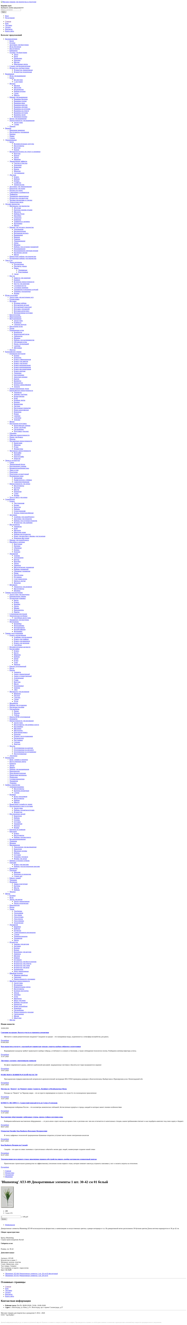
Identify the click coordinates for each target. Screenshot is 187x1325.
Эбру (16, 690)
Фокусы (12, 350)
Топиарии (13, 880)
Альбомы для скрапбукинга (24, 517)
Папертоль (13, 868)
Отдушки (17, 822)
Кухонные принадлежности (24, 282)
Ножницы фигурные (21, 538)
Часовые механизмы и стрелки (21, 200)
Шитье (16, 254)
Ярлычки (17, 583)
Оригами (13, 862)
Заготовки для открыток (23, 519)
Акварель (17, 672)
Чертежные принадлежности (20, 451)
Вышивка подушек (21, 113)
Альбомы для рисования (23, 637)
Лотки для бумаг (20, 427)
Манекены (18, 998)
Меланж (17, 85)
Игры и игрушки (11, 295)
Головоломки (14, 299)
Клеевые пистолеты (21, 991)
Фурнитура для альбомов (23, 523)
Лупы (16, 996)
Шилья (16, 1016)
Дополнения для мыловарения (25, 847)
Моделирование (15, 319)
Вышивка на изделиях (22, 109)
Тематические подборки (18, 616)
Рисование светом (20, 252)
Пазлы (12, 328)
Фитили (17, 826)
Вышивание (9, 74)
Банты (16, 600)
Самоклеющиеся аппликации (25, 932)
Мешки (16, 608)
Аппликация (18, 229)
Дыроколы (18, 392)
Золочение (18, 165)
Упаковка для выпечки (22, 291)
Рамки (16, 268)
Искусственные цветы (18, 761)
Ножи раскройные (20, 1006)
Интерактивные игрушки (23, 313)
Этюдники (13, 756)
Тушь (16, 662)
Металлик (17, 87)
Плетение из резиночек (22, 874)
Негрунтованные (20, 754)
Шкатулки (17, 1018)
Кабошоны (14, 50)
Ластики (17, 406)
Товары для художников (14, 633)
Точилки (17, 420)
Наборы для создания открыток (25, 521)
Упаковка (13, 783)
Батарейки (18, 624)
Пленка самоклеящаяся (22, 385)
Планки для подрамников (23, 736)
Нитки (12, 907)
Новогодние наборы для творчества (23, 256)
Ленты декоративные (22, 901)
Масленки (17, 728)
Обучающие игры (20, 342)
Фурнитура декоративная (23, 70)
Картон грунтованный (18, 666)
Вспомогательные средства (24, 144)
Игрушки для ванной (22, 309)
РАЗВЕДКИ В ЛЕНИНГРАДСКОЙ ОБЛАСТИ (19, 1075)
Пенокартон (18, 383)
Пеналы (12, 439)
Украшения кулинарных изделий (26, 289)
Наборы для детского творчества (22, 227)
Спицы (12, 138)
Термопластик (19, 185)
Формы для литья (20, 859)
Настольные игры (16, 326)
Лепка (16, 243)
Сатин (16, 93)
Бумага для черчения (21, 643)
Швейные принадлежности (20, 981)
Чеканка (13, 892)
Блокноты (17, 357)
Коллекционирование (18, 839)
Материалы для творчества (19, 206)
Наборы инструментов (22, 534)
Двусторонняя (19, 503)
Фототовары (14, 622)
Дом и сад (9, 260)
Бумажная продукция (17, 354)
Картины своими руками (23, 210)
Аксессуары (18, 122)
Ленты (16, 157)
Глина (12, 462)
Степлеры (17, 418)
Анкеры (17, 556)
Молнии (17, 956)
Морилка (17, 171)
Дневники (17, 373)
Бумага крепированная (22, 367)
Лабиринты (18, 336)
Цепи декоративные (21, 971)
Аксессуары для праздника (19, 594)
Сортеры (17, 346)
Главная (8, 21)
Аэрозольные (19, 678)
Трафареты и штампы (22, 221)
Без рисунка (18, 80)
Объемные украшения (22, 571)
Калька (16, 505)
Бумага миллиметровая (22, 369)
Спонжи (17, 742)
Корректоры (18, 404)
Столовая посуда (20, 286)
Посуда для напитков (21, 284)
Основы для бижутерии (18, 52)
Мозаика (17, 245)
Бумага (16, 177)
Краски (16, 150)
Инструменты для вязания (19, 132)
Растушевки (18, 740)
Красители (18, 816)
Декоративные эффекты (18, 161)
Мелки (12, 421)
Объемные (18, 548)
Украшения (14, 554)
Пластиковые (23, 272)
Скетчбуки (18, 645)
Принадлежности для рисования (22, 721)
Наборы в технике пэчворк (20, 860)
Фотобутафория (19, 629)
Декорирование (11, 140)
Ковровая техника (20, 117)
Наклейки (17, 216)
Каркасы (13, 763)
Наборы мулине (20, 91)
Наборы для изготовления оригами (27, 866)
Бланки (16, 355)
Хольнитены (18, 969)
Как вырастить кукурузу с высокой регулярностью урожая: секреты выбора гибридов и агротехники (41, 1046)
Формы (16, 293)
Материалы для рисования (19, 692)
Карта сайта (9, 31)
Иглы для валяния (20, 796)
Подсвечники (19, 264)
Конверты (17, 381)
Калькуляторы (19, 396)
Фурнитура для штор (21, 967)
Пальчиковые (19, 686)
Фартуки (17, 744)
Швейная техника (16, 973)
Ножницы (17, 412)
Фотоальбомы (19, 625)
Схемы (16, 124)
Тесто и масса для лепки (18, 497)
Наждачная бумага (20, 732)
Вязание (8, 128)
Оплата (8, 27)
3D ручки (17, 208)
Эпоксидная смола (16, 202)
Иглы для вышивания (18, 76)
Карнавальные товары (18, 596)
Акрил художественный (23, 676)
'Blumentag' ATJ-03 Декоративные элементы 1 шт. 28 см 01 (26, 1275)
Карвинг (17, 280)
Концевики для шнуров (22, 952)
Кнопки (17, 402)
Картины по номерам (17, 829)
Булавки (13, 895)
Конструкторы (15, 315)
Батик (12, 142)
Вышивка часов (20, 115)
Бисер (12, 41)
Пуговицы (18, 577)
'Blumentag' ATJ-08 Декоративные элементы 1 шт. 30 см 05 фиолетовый (31, 1273)
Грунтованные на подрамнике (25, 752)
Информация (10, 1225)
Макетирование (15, 317)
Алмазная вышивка (17, 787)
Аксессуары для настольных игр (22, 297)
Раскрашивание (19, 249)
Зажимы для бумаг (20, 394)
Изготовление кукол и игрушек (21, 806)
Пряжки (17, 958)
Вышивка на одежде (21, 111)
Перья (16, 573)
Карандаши (18, 443)
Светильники (19, 1014)
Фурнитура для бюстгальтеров (25, 962)
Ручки (16, 447)
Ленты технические (21, 903)
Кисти (16, 653)
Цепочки (17, 60)
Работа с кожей (15, 878)
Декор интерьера (16, 262)
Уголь (16, 701)
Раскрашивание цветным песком (26, 251)
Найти (4, 12)
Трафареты (14, 194)
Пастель (17, 695)
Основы (17, 820)
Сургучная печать (20, 579)
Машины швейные (21, 975)
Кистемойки (18, 726)
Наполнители (15, 771)
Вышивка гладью (20, 101)
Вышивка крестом (20, 105)
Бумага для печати (20, 363)
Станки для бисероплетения (20, 66)
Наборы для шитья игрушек (24, 810)
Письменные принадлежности (21, 441)
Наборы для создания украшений (26, 247)
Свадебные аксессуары (22, 618)
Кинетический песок (21, 334)
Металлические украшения (24, 567)
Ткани (12, 909)
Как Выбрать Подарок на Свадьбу (14, 1145)
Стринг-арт (18, 876)
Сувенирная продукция (18, 614)
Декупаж (13, 175)
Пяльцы (12, 126)
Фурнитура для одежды (22, 963)
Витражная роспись (21, 233)
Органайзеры (19, 429)
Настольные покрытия (22, 408)
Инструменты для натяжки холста (26, 725)
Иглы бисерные (15, 47)
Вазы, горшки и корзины (19, 759)
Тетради (17, 387)
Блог (7, 23)
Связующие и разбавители (19, 192)
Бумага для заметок (21, 361)
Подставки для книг (21, 431)
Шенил (16, 225)
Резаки (16, 414)
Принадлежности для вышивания (22, 120)
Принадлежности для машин (24, 979)
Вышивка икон (19, 103)
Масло (16, 684)
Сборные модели (20, 324)
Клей (16, 398)
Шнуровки (18, 348)
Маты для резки (20, 1000)
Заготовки (13, 515)
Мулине (12, 83)
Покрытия (17, 491)
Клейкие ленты (19, 400)
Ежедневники (19, 375)
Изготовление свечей (17, 814)
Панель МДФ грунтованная (20, 717)
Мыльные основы (20, 851)
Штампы (17, 590)
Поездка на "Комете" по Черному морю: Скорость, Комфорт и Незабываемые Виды (34, 1089)
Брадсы (16, 559)
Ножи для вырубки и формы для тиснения (29, 536)
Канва (12, 78)
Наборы (17, 179)
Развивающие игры (17, 330)
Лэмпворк (13, 841)
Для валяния (18, 913)
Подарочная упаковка (18, 598)
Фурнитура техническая (23, 72)
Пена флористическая (18, 773)
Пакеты (16, 612)
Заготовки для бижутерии (19, 45)
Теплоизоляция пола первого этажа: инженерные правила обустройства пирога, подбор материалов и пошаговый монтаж (49, 1159)
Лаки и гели (14, 470)
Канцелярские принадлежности (21, 390)
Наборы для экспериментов (24, 340)
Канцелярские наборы (22, 425)
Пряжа (12, 136)
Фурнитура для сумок (22, 965)
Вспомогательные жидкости (20, 647)
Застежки (17, 946)
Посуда (12, 276)
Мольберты (14, 703)
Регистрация (10, 18)
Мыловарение (15, 845)
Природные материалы (18, 775)
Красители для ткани (17, 188)
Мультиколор (19, 89)
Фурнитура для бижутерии (19, 68)
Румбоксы (17, 322)
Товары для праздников (14, 592)
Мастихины (18, 730)
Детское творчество (12, 204)
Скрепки (17, 416)
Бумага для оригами (21, 864)
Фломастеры (18, 449)
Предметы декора (20, 266)
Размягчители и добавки (23, 480)
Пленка (16, 181)
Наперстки (18, 1004)
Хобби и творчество (12, 785)
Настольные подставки (18, 423)
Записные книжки (20, 377)
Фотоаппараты (19, 627)
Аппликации (18, 557)
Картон (16, 379)
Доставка (8, 25)
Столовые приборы (21, 287)
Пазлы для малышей (21, 344)
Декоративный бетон (17, 464)
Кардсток (17, 507)
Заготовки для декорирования (21, 186)
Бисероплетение (11, 39)
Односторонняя (19, 511)
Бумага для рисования (18, 635)
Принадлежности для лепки (20, 484)
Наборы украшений (21, 569)
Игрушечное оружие (21, 305)
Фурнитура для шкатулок (19, 198)
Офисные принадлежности (20, 435)
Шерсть (16, 95)
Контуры (17, 148)
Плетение (13, 870)
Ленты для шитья (16, 899)
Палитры (17, 734)
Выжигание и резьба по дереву (21, 804)
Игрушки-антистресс (21, 311)
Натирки (17, 546)
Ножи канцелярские (21, 410)
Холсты (12, 746)
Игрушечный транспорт (23, 307)
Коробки (17, 604)
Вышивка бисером (21, 99)
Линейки (17, 455)
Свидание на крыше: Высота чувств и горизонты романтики (25, 1032)
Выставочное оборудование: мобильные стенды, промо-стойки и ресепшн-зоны (32, 1117)
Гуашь (16, 680)
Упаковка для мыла (21, 857)
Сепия (16, 699)
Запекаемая (18, 478)
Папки (16, 711)
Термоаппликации (20, 936)
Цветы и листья (19, 581)
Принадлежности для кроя (23, 1012)
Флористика (9, 758)
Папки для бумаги (16, 437)
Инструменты (15, 49)
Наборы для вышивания (18, 97)
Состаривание (19, 173)
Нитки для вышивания (18, 118)
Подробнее (5, 1040)
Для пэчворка (19, 921)
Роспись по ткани (16, 190)
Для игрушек (18, 917)
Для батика (18, 911)
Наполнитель (19, 610)
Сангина (17, 697)
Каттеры (17, 488)
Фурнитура (18, 812)
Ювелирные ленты (21, 64)
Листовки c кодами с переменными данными (18, 1061)
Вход (7, 16)
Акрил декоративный (22, 674)
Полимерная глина (16, 476)
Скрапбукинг (10, 499)
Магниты (17, 212)
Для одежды (18, 919)
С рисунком (18, 82)
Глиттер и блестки (20, 163)
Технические (18, 923)
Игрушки (13, 301)
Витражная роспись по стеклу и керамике (25, 151)
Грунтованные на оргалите (24, 750)
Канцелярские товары (13, 352)
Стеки (16, 493)
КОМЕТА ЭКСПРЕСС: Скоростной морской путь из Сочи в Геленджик (29, 1103)
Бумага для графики (21, 639)
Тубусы (16, 715)
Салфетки (17, 183)
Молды (16, 489)
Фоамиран (13, 882)
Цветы (16, 940)
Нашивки (17, 927)
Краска (16, 169)
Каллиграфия (14, 649)
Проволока (18, 58)
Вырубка (17, 561)
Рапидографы (19, 456)
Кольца (16, 950)
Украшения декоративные (19, 196)
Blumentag (9, 1177)
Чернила (17, 664)
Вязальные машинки (17, 130)
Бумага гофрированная (22, 359)
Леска (16, 54)
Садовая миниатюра (17, 779)
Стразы (16, 793)
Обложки (13, 433)
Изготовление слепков (18, 466)
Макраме (17, 872)
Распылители (19, 738)
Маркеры (17, 159)
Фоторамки (18, 223)
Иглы (12, 897)
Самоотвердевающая (21, 482)
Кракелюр (17, 167)
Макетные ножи (20, 532)
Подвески (17, 930)
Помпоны (17, 219)
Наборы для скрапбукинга (19, 540)
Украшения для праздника (19, 620)
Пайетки (17, 928)
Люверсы (17, 565)
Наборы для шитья (21, 1002)
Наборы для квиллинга (22, 837)
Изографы (17, 453)
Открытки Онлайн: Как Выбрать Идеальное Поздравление (24, 1131)
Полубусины (18, 575)
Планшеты (13, 719)
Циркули (17, 458)
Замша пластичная (20, 884)
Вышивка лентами (21, 107)
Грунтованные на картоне (23, 748)
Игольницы (18, 985)
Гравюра (17, 239)
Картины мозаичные (21, 791)
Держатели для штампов (23, 587)
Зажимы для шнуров (21, 944)
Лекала (16, 993)
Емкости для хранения (22, 278)
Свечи (16, 274)
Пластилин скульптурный (19, 474)
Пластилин (14, 472)
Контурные (18, 544)
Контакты (8, 29)
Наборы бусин (19, 214)
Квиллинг (13, 831)
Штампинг (14, 585)
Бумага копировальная (22, 365)
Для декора (18, 915)
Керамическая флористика (19, 468)
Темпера (17, 688)
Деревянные (22, 270)
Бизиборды (18, 332)
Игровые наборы (20, 303)
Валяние (13, 794)
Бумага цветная (19, 371)
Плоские (17, 552)
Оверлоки (17, 977)
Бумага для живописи (22, 641)
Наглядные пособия (17, 707)
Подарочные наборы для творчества (23, 258)
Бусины (12, 43)
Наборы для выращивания (19, 769)
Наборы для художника (18, 705)
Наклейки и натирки (17, 542)
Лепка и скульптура (12, 460)
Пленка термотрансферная (23, 513)
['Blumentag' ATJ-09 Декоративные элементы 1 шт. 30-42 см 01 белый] (7, 1207)
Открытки (17, 218)
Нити (16, 56)
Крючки (12, 134)
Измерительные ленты (22, 987)
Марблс (12, 767)
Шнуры (16, 62)
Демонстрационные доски (19, 388)
